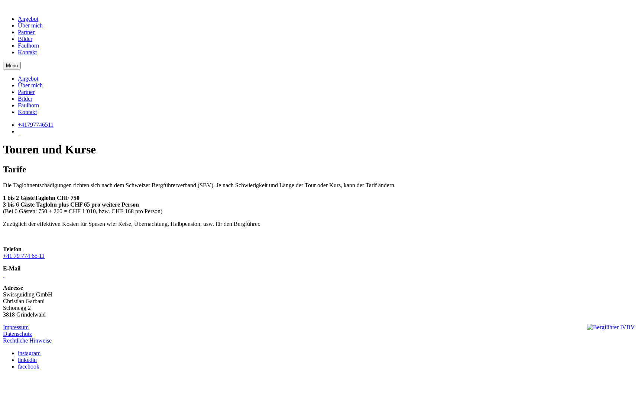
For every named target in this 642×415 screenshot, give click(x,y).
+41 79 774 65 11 (24, 256)
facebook (28, 366)
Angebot (28, 19)
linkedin (27, 360)
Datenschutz (17, 334)
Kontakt (27, 52)
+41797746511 (36, 124)
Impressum (16, 327)
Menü (12, 65)
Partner (26, 32)
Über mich (30, 25)
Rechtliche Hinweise (27, 340)
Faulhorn (28, 45)
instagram (29, 353)
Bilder (25, 39)
